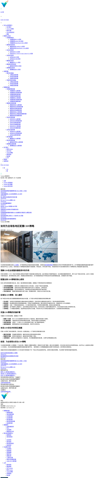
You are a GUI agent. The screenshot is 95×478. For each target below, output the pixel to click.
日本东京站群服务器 (15, 124)
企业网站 (9, 448)
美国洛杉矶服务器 (11, 103)
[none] (49, 169)
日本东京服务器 (11, 117)
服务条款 (9, 154)
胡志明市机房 (10, 443)
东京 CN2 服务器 (8, 375)
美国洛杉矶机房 (11, 44)
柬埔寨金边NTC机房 (15, 69)
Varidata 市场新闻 (8, 182)
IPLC (8, 428)
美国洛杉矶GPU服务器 (16, 112)
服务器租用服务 (49, 265)
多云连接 (9, 429)
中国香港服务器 (11, 89)
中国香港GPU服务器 (15, 97)
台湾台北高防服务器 (15, 135)
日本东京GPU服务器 (15, 126)
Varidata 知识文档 (8, 186)
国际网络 (9, 466)
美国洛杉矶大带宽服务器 (16, 106)
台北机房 (9, 439)
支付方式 (9, 151)
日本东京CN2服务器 (15, 119)
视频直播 (9, 452)
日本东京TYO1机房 (15, 51)
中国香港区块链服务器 (16, 99)
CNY (4, 19)
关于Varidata (10, 468)
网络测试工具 (10, 431)
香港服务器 (9, 412)
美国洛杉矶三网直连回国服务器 (18, 113)
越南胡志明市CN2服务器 (16, 142)
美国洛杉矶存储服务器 (16, 115)
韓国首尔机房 (10, 60)
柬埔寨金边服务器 (11, 143)
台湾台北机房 (10, 55)
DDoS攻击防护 (10, 32)
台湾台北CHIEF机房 (15, 59)
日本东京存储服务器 (15, 128)
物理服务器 (7, 87)
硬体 (8, 34)
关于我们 (9, 27)
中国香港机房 (10, 37)
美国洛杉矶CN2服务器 (16, 105)
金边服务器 (9, 423)
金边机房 (9, 445)
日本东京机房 (10, 50)
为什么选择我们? (8, 25)
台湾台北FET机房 (14, 57)
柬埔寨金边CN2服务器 (16, 145)
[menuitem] (4, 167)
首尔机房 (9, 441)
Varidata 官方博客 (8, 184)
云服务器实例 (10, 426)
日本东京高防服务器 (15, 122)
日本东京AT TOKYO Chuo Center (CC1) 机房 (21, 53)
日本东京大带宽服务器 (16, 120)
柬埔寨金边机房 (11, 67)
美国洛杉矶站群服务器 (16, 110)
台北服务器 (9, 417)
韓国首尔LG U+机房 (15, 62)
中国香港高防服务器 (15, 94)
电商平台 (9, 454)
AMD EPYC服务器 (11, 461)
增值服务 (6, 424)
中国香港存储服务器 (15, 101)
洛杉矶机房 (9, 436)
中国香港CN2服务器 (15, 90)
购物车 (5, 159)
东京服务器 (9, 416)
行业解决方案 (7, 447)
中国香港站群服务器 (15, 96)
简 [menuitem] (4, 167)
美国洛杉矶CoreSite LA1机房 (17, 46)
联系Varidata (10, 149)
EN (1, 12)
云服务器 (6, 71)
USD (2, 19)
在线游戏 (9, 450)
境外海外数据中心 (8, 433)
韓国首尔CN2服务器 (15, 138)
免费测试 (6, 161)
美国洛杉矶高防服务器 (16, 108)
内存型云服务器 (14, 76)
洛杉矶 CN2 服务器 (9, 373)
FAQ (8, 157)
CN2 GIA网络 (10, 28)
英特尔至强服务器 (11, 459)
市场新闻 (9, 473)
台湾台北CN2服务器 (15, 131)
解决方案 (9, 30)
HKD (7, 19)
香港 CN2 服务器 (8, 372)
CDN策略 (16, 265)
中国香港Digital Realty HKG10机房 (19, 43)
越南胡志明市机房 (11, 64)
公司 (5, 462)
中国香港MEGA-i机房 (15, 39)
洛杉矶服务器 (10, 414)
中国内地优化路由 (11, 80)
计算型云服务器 (14, 74)
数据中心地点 (7, 35)
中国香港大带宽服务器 (16, 92)
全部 (5, 180)
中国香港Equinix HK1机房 (16, 41)
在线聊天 (18, 377)
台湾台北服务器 (11, 129)
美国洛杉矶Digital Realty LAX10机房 (19, 48)
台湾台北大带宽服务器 (16, 133)
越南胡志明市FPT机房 (15, 66)
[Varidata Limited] (10, 7)
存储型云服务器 (14, 78)
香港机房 (9, 435)
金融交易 (9, 455)
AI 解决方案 (10, 457)
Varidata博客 (10, 152)
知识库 (8, 156)
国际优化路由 (10, 73)
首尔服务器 (9, 136)
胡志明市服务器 (11, 140)
